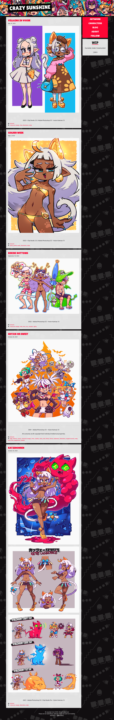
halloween (56, 438)
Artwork (12, 123)
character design (14, 125)
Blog (95, 27)
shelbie (23, 440)
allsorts (15, 438)
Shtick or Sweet (18, 333)
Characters (95, 23)
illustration (25, 125)
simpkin (31, 326)
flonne (51, 438)
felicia (47, 438)
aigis (11, 438)
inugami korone (70, 438)
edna (41, 438)
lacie (9, 440)
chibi (32, 438)
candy (19, 438)
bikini (11, 245)
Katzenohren (16, 447)
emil (44, 438)
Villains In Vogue (19, 20)
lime (24, 326)
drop (21, 125)
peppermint (17, 440)
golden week (16, 245)
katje (30, 125)
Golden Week (16, 132)
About (95, 31)
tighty (35, 326)
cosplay (37, 438)
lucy (27, 326)
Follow (95, 35)
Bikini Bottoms (18, 253)
